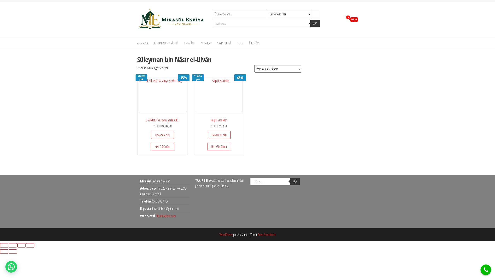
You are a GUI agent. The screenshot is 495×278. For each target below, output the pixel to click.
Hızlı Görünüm (162, 146)
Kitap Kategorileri (166, 43)
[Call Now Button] (485, 269)
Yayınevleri (224, 43)
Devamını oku (162, 135)
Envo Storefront (267, 234)
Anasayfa (142, 43)
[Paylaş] (21, 245)
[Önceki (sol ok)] (4, 251)
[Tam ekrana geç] (13, 245)
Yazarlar (206, 43)
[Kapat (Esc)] (30, 245)
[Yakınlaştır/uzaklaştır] (4, 245)
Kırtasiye (189, 43)
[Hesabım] (340, 19)
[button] (11, 267)
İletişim (254, 43)
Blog (240, 43)
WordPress (226, 234)
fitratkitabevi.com (166, 216)
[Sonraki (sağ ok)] (13, 251)
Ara (315, 23)
